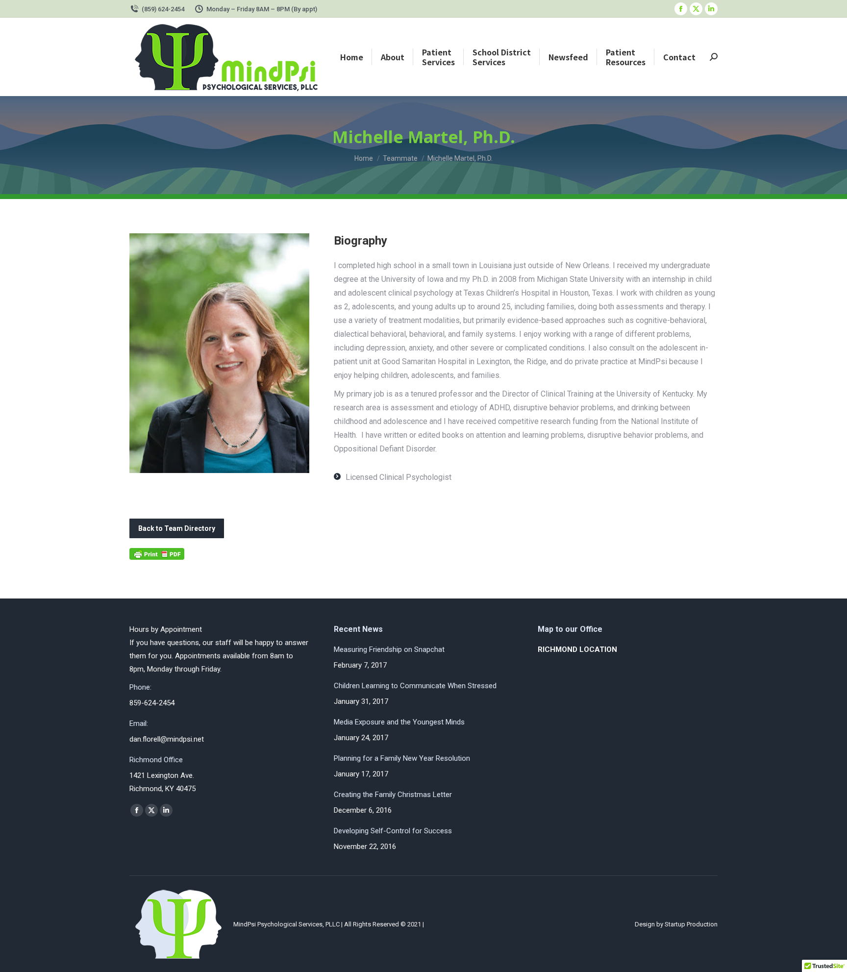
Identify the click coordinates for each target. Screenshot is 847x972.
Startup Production (691, 924)
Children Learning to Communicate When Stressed (415, 685)
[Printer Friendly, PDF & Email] (156, 557)
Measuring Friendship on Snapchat (389, 649)
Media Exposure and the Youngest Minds (399, 722)
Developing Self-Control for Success (393, 830)
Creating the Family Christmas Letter (393, 794)
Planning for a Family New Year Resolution (402, 758)
